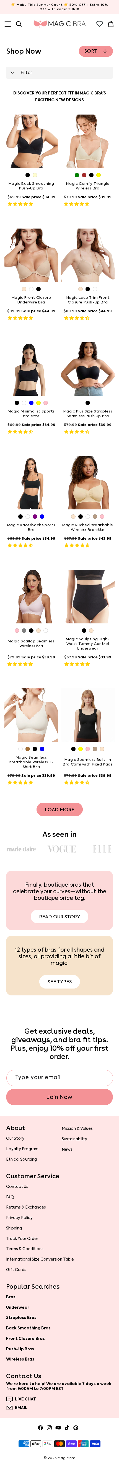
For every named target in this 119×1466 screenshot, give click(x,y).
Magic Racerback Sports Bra (31, 527)
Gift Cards (16, 1269)
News (67, 1149)
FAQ (10, 1196)
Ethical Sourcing (21, 1159)
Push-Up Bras (20, 1349)
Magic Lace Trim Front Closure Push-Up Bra (88, 300)
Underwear (17, 1307)
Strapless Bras (21, 1317)
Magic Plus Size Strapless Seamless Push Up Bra (87, 413)
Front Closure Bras (25, 1338)
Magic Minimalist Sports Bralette (31, 413)
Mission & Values (77, 1128)
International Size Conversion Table (40, 1259)
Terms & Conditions (24, 1248)
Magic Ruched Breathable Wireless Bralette (87, 527)
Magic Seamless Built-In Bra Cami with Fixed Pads (87, 762)
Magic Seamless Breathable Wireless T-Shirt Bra (31, 762)
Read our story (59, 917)
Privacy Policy (19, 1217)
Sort (90, 51)
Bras (10, 1297)
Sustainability (74, 1138)
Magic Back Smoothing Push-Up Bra (31, 186)
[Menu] (7, 23)
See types (60, 982)
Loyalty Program (22, 1148)
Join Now (59, 1097)
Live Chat (25, 1399)
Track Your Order (22, 1238)
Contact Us (17, 1186)
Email (21, 1407)
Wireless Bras (20, 1359)
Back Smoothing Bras (28, 1328)
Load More (59, 810)
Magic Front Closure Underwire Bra (31, 300)
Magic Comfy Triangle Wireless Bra (88, 186)
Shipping (14, 1228)
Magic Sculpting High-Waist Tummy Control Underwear (88, 644)
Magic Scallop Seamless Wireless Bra (31, 643)
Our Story (15, 1138)
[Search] (18, 23)
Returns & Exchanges (26, 1207)
